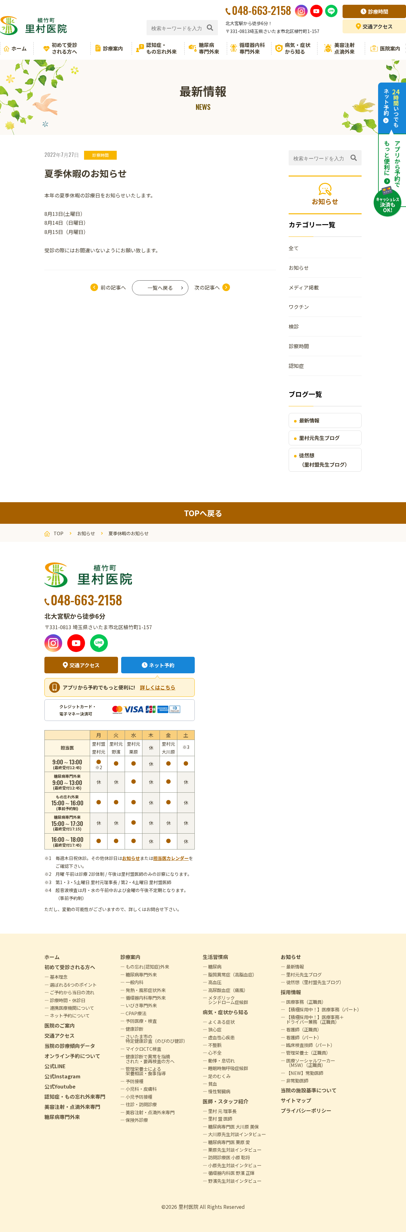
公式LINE (55, 1066)
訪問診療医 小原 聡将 (229, 1157)
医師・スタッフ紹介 (225, 1101)
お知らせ (299, 267)
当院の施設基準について (309, 1090)
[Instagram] (301, 11)
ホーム (19, 48)
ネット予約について (70, 1015)
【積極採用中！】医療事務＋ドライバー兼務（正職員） (315, 1019)
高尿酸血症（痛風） (228, 990)
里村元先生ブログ (319, 438)
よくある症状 (221, 1021)
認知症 (296, 366)
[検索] (210, 28)
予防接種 (134, 1081)
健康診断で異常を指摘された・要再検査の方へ (150, 1058)
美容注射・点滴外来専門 (72, 1106)
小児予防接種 (139, 1096)
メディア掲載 (304, 287)
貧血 (212, 1083)
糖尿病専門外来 (209, 48)
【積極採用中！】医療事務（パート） (324, 1009)
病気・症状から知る (297, 48)
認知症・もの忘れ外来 (161, 48)
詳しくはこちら (157, 687)
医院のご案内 (59, 1025)
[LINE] (331, 11)
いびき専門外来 (141, 1005)
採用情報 (291, 992)
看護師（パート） (304, 1037)
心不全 (214, 1052)
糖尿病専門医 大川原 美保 (233, 1126)
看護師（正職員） (304, 1029)
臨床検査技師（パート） (310, 1045)
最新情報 (309, 420)
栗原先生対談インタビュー (234, 1149)
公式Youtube (59, 1086)
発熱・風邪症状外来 (146, 990)
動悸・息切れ (221, 1060)
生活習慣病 (215, 957)
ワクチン (299, 306)
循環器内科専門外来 (252, 48)
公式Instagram (62, 1076)
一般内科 (134, 982)
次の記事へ (207, 287)
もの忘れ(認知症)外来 (147, 966)
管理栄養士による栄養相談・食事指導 (146, 1070)
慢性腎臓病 (219, 1091)
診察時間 (100, 155)
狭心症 (214, 1029)
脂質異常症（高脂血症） (232, 974)
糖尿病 (214, 966)
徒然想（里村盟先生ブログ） (324, 459)
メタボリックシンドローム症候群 (228, 999)
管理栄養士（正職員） (308, 1052)
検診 (294, 326)
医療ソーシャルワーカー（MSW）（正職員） (310, 1062)
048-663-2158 (86, 599)
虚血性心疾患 (221, 1037)
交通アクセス (84, 665)
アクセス (378, 26)
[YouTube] (316, 11)
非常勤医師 (297, 1080)
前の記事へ (113, 287)
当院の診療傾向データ (69, 1045)
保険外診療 (137, 1119)
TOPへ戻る (203, 512)
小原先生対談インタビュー (234, 1165)
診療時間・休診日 (67, 1000)
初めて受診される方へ (64, 48)
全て (294, 248)
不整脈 (214, 1045)
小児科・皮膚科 (141, 1088)
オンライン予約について (72, 1056)
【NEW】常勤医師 (304, 1072)
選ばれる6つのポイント (73, 984)
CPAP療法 (136, 1013)
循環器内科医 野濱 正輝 (231, 1172)
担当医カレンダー (171, 858)
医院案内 (390, 48)
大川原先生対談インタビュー (237, 1134)
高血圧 (214, 982)
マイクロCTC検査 (143, 1048)
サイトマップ (296, 1100)
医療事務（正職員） (306, 1001)
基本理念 (59, 976)
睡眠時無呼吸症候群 (228, 1068)
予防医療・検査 (141, 1020)
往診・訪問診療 (141, 1104)
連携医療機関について (72, 1007)
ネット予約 (161, 665)
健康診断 (134, 1028)
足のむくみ (219, 1076)
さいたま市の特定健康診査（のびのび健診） (157, 1038)
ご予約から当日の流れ (72, 992)
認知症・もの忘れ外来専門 (74, 1096)
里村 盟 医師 (220, 1118)
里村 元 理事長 (222, 1111)
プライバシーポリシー (306, 1110)
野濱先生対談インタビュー (234, 1180)
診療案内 (113, 48)
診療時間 (378, 11)
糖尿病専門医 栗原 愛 (229, 1142)
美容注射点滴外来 (344, 48)
